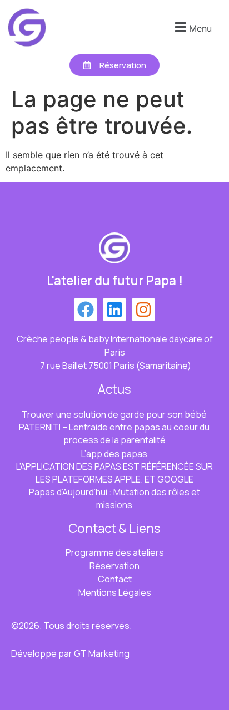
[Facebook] (85, 309)
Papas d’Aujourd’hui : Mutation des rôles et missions (114, 498)
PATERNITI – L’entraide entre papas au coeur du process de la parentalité (114, 433)
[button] (191, 27)
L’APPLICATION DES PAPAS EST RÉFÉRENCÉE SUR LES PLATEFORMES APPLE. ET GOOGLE (114, 472)
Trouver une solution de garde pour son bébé (114, 414)
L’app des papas (114, 454)
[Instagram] (143, 309)
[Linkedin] (114, 309)
